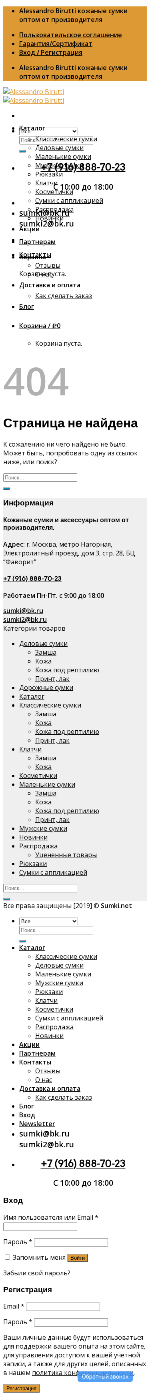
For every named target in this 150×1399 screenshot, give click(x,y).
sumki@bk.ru (23, 610)
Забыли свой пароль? (36, 1273)
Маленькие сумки (63, 156)
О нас (43, 274)
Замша (45, 652)
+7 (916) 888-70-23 (32, 578)
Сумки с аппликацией (69, 200)
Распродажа (54, 209)
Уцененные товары (66, 854)
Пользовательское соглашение (70, 34)
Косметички (54, 191)
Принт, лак (52, 678)
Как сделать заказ (63, 295)
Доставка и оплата (49, 285)
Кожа (43, 661)
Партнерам (37, 241)
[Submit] (22, 151)
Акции (29, 228)
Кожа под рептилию (67, 669)
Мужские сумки (59, 165)
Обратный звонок (105, 1376)
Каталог (32, 128)
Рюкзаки (49, 174)
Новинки (49, 218)
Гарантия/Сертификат (55, 43)
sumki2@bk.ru (46, 223)
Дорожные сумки (46, 687)
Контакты (35, 254)
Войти (77, 1258)
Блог (26, 306)
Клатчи (46, 182)
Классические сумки (66, 138)
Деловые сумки (59, 147)
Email (13, 1306)
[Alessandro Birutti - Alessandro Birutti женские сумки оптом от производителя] (33, 96)
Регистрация (21, 1388)
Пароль (17, 1241)
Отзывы (47, 265)
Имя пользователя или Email (50, 1217)
